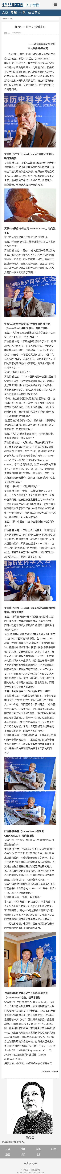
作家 (22, 12)
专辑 (14, 12)
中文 (26, 1163)
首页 (7, 1148)
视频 (23, 1154)
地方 (38, 1154)
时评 (23, 1148)
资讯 (38, 1148)
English (33, 1163)
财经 (53, 1148)
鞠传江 (5, 18)
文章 (5, 12)
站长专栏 (34, 12)
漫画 (7, 1154)
